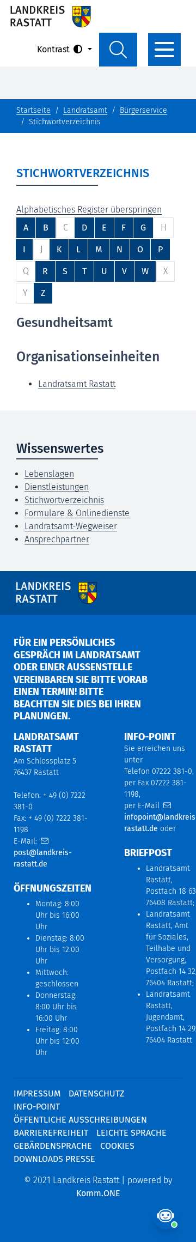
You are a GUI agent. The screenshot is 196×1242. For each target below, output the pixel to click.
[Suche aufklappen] (118, 49)
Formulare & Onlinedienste (77, 513)
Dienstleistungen (56, 487)
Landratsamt (85, 110)
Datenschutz (96, 1093)
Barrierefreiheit (51, 1133)
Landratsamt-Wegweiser (70, 526)
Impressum (37, 1093)
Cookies (117, 1146)
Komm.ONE (98, 1193)
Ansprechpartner (56, 539)
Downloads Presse (54, 1159)
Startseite (33, 110)
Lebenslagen (49, 474)
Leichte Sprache (131, 1133)
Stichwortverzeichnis (64, 500)
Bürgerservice (143, 110)
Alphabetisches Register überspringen (89, 209)
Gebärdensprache (53, 1146)
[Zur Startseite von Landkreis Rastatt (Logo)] (50, 16)
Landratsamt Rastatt (76, 384)
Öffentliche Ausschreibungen (80, 1119)
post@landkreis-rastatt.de (43, 858)
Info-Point (37, 1106)
